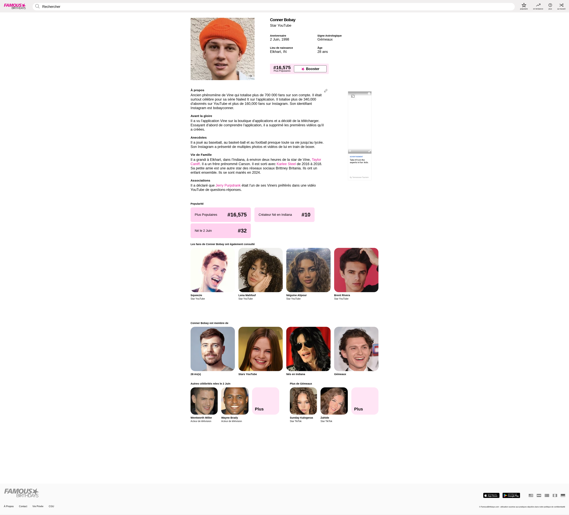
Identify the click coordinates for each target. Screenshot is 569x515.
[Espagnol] (539, 495)
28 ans (322, 52)
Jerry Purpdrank (228, 185)
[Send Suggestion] (326, 91)
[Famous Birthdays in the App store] (491, 495)
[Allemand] (563, 495)
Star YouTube (280, 25)
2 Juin (274, 39)
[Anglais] (531, 495)
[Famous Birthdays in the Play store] (511, 495)
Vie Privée (37, 506)
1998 (285, 39)
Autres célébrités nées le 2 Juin (210, 383)
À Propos (9, 506)
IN (285, 52)
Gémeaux (325, 39)
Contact (23, 506)
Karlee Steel (286, 164)
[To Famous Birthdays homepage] (15, 6)
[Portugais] (547, 495)
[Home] (143, 493)
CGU (51, 506)
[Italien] (555, 495)
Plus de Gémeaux (301, 383)
